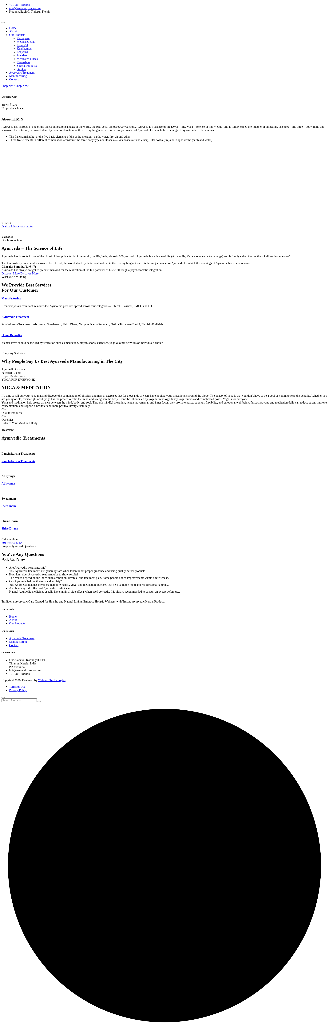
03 (9, 223)
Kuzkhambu (24, 48)
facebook (7, 226)
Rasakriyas (23, 62)
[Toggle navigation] (3, 22)
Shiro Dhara (10, 528)
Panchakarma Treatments (18, 461)
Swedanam (9, 506)
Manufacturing (18, 76)
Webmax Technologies (51, 680)
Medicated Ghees (27, 58)
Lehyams (22, 52)
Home (13, 28)
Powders (22, 55)
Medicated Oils (26, 41)
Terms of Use (17, 686)
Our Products (17, 34)
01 (3, 223)
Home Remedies (12, 335)
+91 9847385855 (19, 4)
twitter (29, 226)
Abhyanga (8, 483)
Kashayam (23, 38)
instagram (19, 226)
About (13, 31)
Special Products (27, 65)
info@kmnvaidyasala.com (25, 8)
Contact (13, 79)
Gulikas (21, 69)
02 (6, 223)
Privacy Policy (18, 690)
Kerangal (22, 45)
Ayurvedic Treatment (21, 72)
